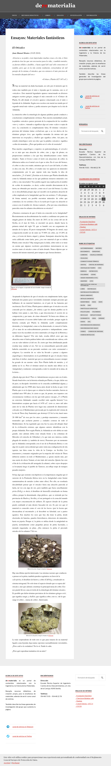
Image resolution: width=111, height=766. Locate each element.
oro (89, 305)
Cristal (83, 264)
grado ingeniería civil (89, 277)
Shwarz (101, 318)
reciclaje (84, 315)
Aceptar (7, 763)
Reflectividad (96, 315)
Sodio (83, 321)
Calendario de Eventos (89, 179)
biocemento (85, 251)
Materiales (92, 289)
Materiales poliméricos (90, 292)
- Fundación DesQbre (87, 222)
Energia (84, 271)
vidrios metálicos (87, 334)
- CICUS (82, 232)
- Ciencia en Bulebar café (88, 224)
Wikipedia (14, 289)
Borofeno (96, 251)
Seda (94, 318)
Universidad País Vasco (89, 328)
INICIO (14, 15)
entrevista (93, 271)
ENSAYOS (60, 15)
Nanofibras (85, 302)
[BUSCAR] (102, 131)
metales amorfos (87, 298)
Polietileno (85, 311)
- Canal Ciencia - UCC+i (88, 230)
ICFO (91, 281)
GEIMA (93, 274)
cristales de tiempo (88, 268)
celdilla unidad (96, 254)
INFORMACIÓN (92, 15)
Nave (100, 302)
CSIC (99, 268)
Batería (99, 248)
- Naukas (82, 227)
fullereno (84, 274)
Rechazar (16, 763)
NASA (94, 302)
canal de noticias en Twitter (22, 736)
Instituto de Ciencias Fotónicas (89, 285)
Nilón (83, 305)
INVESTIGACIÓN (76, 15)
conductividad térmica (90, 261)
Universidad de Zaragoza (90, 325)
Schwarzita (85, 318)
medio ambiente (86, 295)
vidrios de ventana (95, 331)
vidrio (83, 331)
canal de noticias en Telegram (22, 727)
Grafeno (84, 281)
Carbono (84, 254)
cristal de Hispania (96, 264)
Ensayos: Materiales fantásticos (37, 37)
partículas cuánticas (89, 308)
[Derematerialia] (55, 9)
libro (83, 289)
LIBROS (47, 15)
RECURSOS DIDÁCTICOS (30, 15)
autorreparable (87, 248)
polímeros (96, 311)
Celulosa (84, 258)
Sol (89, 321)
